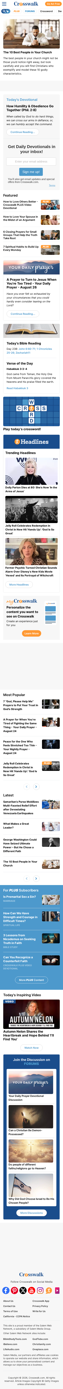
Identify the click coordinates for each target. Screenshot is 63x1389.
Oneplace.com (40, 1349)
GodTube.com (40, 1339)
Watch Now (31, 1047)
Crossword (46, 11)
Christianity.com (41, 1344)
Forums (30, 11)
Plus (17, 11)
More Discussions (31, 1212)
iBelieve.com (10, 1344)
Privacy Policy (40, 1306)
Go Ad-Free (53, 3)
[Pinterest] (14, 1290)
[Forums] (48, 1290)
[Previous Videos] (26, 787)
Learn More (32, 633)
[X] (23, 1290)
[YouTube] (31, 1290)
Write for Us (39, 1311)
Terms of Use (10, 1311)
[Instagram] (40, 1290)
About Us (8, 1301)
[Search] (5, 11)
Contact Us (9, 1306)
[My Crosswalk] (23, 602)
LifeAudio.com (11, 1349)
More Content (31, 980)
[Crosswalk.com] (26, 4)
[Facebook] (6, 1290)
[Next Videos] (36, 787)
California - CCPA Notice (16, 1316)
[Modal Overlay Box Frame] (31, 166)
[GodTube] (57, 1290)
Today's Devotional (21, 100)
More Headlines (19, 584)
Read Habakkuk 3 (17, 388)
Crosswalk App (40, 1301)
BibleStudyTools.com (15, 1339)
